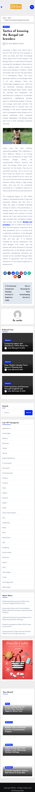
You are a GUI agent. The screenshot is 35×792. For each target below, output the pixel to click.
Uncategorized (7, 582)
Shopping (5, 547)
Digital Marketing (8, 458)
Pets (4, 533)
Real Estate (6, 537)
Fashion (5, 478)
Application (6, 428)
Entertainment (7, 473)
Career (4, 448)
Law (3, 518)
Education (6, 468)
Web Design (6, 587)
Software (5, 557)
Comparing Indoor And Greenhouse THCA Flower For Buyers (16, 346)
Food (4, 488)
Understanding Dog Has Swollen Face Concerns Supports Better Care (15, 709)
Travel (4, 577)
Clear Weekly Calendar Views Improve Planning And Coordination (16, 367)
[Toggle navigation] (1, 7)
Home (4, 508)
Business (5, 443)
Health (4, 503)
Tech (4, 567)
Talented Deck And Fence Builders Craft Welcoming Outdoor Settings (15, 750)
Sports (4, 562)
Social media (6, 552)
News (4, 528)
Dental (4, 453)
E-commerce (6, 463)
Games (4, 493)
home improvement (9, 513)
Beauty (5, 438)
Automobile (6, 433)
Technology (6, 572)
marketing (6, 523)
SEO (3, 542)
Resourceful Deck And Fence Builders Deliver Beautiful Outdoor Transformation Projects (17, 610)
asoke (10, 43)
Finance (5, 483)
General (6, 27)
